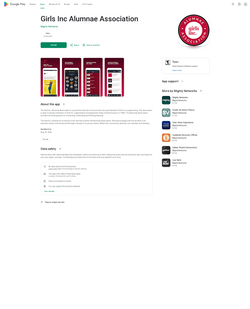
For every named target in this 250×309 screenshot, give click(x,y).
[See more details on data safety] (49, 191)
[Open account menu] (245, 4)
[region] (93, 35)
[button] (50, 77)
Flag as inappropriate (52, 202)
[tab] (32, 4)
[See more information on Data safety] (60, 149)
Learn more (53, 169)
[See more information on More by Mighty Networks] (201, 91)
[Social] (45, 139)
